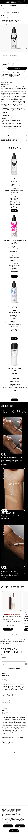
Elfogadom (19, 825)
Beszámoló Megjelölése (7, 702)
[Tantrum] (13, 614)
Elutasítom (8, 825)
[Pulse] (5, 614)
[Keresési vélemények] (26, 664)
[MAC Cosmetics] (14, 5)
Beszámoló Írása (14, 660)
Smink (7, 12)
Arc (10, 12)
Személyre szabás (14, 830)
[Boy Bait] (18, 614)
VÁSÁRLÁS (14, 210)
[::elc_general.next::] (20, 614)
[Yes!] (9, 614)
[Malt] (16, 614)
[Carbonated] (11, 614)
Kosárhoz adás (17, 68)
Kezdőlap (3, 12)
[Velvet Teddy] (26, 614)
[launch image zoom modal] (26, 49)
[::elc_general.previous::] (3, 614)
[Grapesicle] (7, 614)
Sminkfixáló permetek (17, 12)
